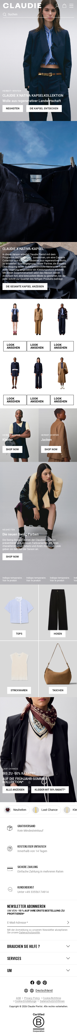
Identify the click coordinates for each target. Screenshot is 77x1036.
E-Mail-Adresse (16, 922)
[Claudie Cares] (38, 1022)
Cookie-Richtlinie (52, 998)
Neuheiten (13, 108)
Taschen (57, 690)
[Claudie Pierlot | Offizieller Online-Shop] (22, 5)
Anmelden (68, 922)
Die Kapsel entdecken (44, 108)
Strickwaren (19, 690)
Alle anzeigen (15, 789)
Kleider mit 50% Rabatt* (50, 789)
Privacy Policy (32, 998)
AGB (18, 998)
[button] (57, 5)
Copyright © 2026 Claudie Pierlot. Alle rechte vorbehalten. (38, 1006)
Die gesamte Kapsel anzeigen (25, 286)
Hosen (58, 633)
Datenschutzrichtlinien (52, 1001)
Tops (19, 633)
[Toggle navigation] (71, 5)
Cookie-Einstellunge (25, 1001)
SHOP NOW (12, 449)
